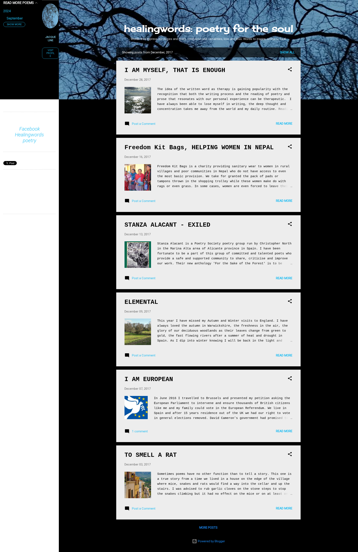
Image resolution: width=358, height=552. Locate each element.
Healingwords (29, 135)
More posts (208, 527)
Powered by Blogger (211, 541)
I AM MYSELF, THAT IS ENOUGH (175, 70)
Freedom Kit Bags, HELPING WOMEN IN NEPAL (199, 147)
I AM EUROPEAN (149, 379)
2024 (7, 11)
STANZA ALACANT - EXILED (167, 224)
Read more (284, 123)
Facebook (29, 129)
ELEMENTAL (141, 302)
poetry (29, 140)
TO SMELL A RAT (151, 455)
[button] (289, 70)
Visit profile (50, 53)
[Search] (298, 11)
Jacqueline (50, 38)
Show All (287, 52)
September (15, 18)
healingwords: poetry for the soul (208, 28)
